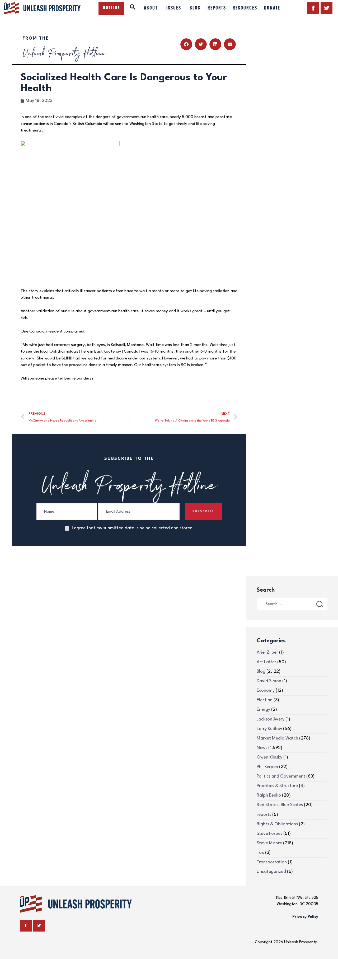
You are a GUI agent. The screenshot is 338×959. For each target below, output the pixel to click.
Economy (266, 690)
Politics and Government (281, 776)
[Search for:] (292, 604)
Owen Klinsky (269, 757)
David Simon (269, 681)
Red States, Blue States (280, 805)
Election (265, 700)
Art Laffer (266, 662)
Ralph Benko (269, 795)
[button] (186, 44)
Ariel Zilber (267, 652)
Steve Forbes (269, 833)
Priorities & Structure (277, 786)
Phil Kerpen (267, 767)
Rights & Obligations (277, 824)
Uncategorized (271, 871)
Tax (260, 852)
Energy (263, 709)
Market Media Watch (277, 738)
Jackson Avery (270, 719)
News (262, 748)
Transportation (272, 862)
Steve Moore (269, 843)
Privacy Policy (305, 917)
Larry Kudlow (269, 729)
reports (264, 814)
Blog (261, 671)
